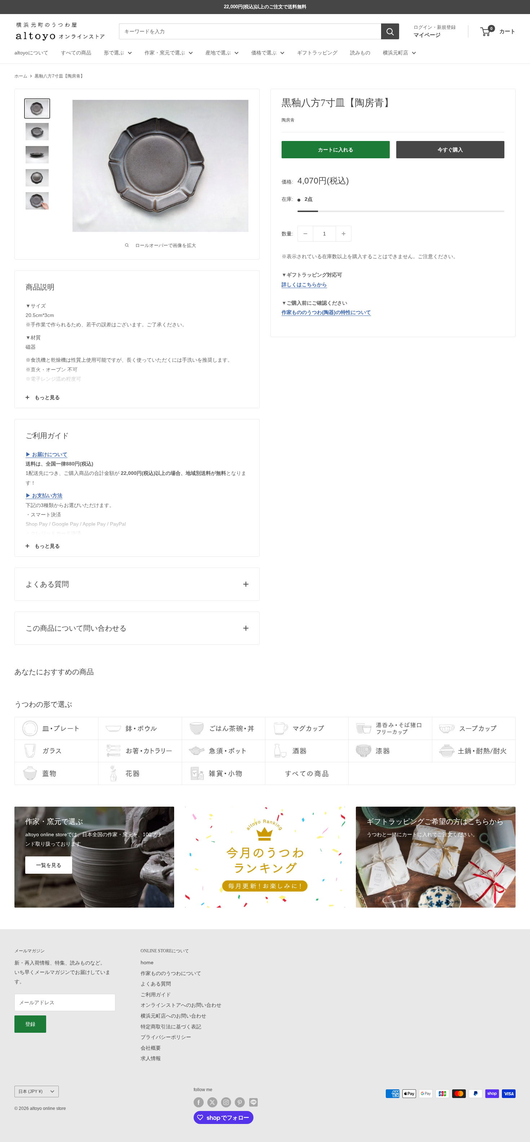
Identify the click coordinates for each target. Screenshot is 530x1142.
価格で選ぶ (264, 53)
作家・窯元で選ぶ (165, 53)
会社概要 (151, 1048)
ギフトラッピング (317, 53)
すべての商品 (76, 53)
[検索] (390, 32)
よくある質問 (156, 984)
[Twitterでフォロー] (212, 1102)
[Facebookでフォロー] (199, 1102)
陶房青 (288, 119)
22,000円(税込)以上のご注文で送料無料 (265, 6)
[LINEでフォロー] (253, 1102)
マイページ (427, 35)
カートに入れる (335, 150)
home (147, 962)
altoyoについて (31, 53)
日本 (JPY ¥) (30, 1091)
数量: (287, 234)
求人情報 (151, 1058)
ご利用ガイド (156, 994)
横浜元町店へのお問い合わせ (173, 1016)
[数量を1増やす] (343, 233)
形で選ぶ (114, 53)
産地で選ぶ (218, 53)
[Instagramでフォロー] (226, 1102)
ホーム (20, 76)
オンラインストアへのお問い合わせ (181, 1005)
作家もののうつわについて (171, 973)
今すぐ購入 (450, 150)
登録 (30, 1024)
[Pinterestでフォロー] (240, 1102)
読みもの (360, 53)
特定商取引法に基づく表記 (171, 1026)
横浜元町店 (395, 53)
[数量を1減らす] (305, 233)
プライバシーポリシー (166, 1037)
